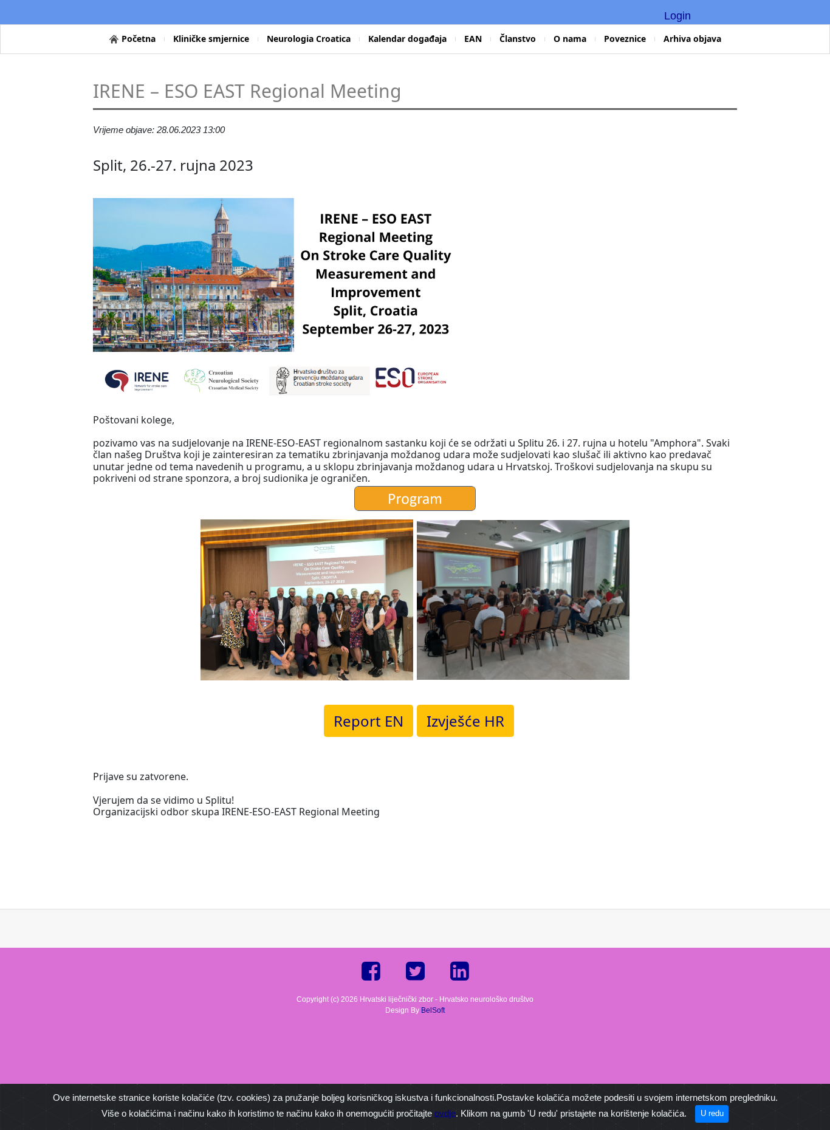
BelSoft (433, 1010)
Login (677, 16)
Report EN (368, 721)
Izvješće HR (465, 721)
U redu (712, 1113)
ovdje (445, 1113)
